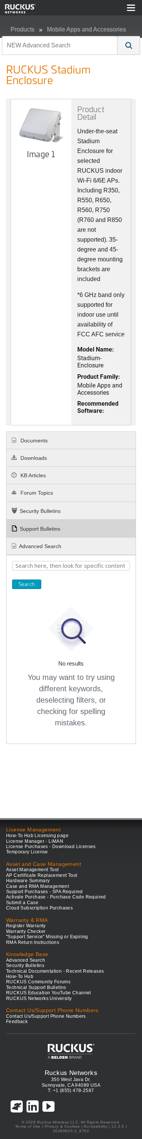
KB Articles (32, 475)
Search (27, 584)
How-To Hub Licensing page (37, 835)
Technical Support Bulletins (36, 987)
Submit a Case (22, 902)
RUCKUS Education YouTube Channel (48, 992)
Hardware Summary (28, 880)
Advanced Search (40, 546)
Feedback (17, 1021)
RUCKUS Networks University (39, 998)
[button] (128, 45)
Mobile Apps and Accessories (86, 29)
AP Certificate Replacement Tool (41, 875)
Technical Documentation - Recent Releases (55, 971)
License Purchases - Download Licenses (51, 846)
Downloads (33, 458)
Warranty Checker (25, 931)
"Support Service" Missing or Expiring (47, 936)
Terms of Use (28, 1126)
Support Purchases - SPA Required (44, 891)
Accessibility (96, 1126)
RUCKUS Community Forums (38, 981)
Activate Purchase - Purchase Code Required (56, 897)
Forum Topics (36, 493)
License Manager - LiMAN (34, 841)
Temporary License (27, 852)
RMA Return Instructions (32, 942)
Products (22, 29)
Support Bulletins (40, 529)
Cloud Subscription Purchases (39, 908)
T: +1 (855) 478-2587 (71, 1090)
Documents (33, 440)
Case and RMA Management (37, 886)
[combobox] (59, 45)
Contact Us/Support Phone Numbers (46, 1016)
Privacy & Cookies (62, 1126)
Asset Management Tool (32, 869)
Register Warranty (26, 925)
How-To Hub (19, 976)
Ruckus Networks (71, 1072)
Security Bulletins (40, 511)
